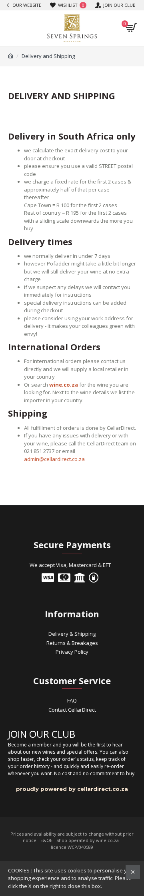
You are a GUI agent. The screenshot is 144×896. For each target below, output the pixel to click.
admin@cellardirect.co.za (54, 459)
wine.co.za (63, 384)
